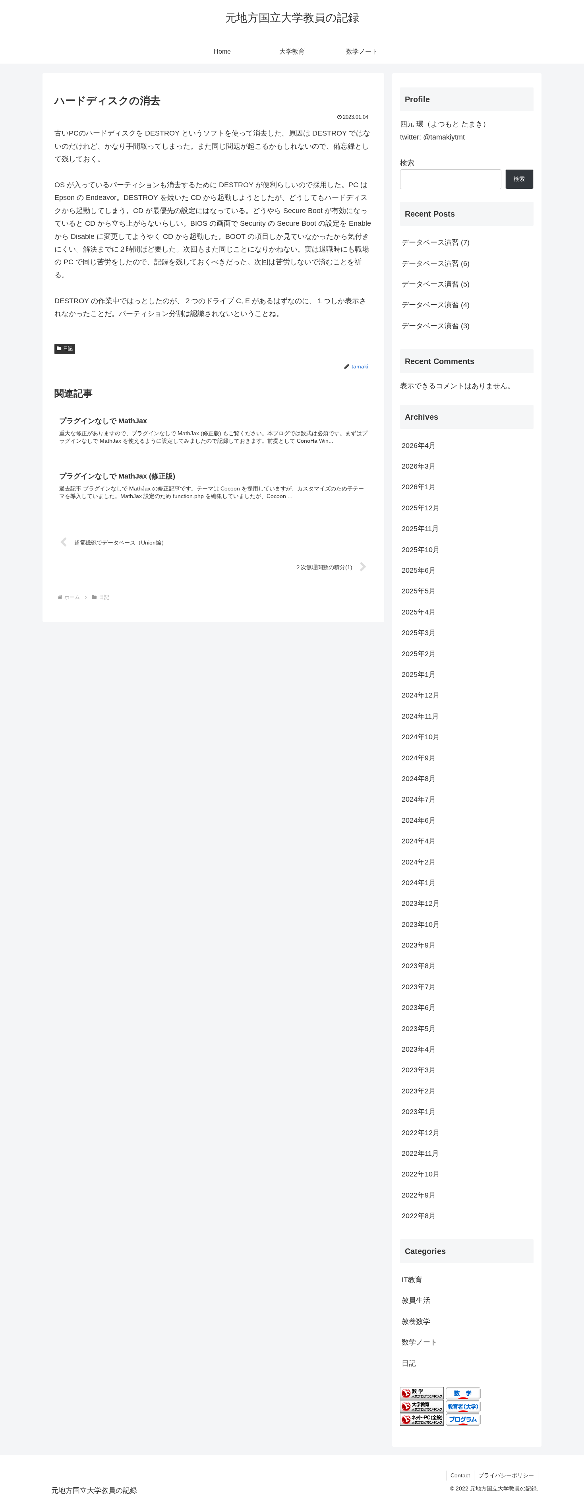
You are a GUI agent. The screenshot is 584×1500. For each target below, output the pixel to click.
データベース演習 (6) (436, 263)
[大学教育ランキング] (422, 1406)
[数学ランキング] (422, 1393)
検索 (407, 163)
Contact (460, 1475)
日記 (68, 348)
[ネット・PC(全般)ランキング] (422, 1419)
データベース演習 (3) (436, 326)
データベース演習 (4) (436, 305)
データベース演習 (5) (436, 284)
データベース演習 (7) (436, 242)
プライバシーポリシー (506, 1475)
